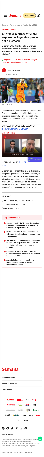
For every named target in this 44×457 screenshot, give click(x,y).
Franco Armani (26, 200)
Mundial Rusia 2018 (10, 209)
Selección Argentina (10, 200)
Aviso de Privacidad (10, 434)
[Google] (3, 428)
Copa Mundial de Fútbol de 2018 (15, 204)
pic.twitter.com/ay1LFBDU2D (15, 129)
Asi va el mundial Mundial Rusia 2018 (23, 25)
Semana (5, 25)
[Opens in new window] (7, 428)
